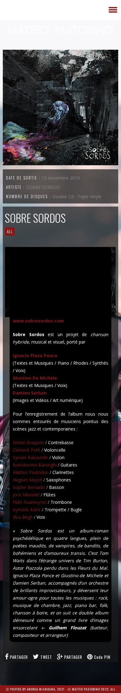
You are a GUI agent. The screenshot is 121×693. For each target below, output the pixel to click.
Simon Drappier (28, 442)
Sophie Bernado (29, 487)
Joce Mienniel (26, 495)
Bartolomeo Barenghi (34, 465)
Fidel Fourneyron (30, 502)
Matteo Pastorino (30, 472)
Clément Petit (26, 450)
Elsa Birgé (23, 517)
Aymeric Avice (27, 510)
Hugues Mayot (27, 480)
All (10, 231)
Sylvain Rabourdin (30, 457)
